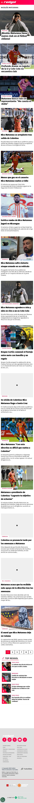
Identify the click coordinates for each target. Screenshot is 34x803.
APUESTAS (19, 758)
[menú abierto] (2, 2)
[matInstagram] (9, 740)
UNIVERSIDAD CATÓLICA (22, 751)
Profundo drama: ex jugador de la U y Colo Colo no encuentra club (15, 69)
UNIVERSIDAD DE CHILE (22, 749)
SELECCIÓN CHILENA (21, 745)
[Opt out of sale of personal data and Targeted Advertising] (2, 799)
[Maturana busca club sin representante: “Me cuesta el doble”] (17, 88)
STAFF (4, 747)
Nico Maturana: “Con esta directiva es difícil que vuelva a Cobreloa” (15, 447)
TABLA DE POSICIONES (22, 756)
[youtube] (20, 740)
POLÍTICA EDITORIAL (7, 754)
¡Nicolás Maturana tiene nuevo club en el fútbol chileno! (14, 36)
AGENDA (5, 751)
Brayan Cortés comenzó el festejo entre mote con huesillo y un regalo (17, 355)
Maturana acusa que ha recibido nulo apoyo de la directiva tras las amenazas (17, 588)
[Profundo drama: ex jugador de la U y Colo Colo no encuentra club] (17, 56)
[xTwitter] (15, 740)
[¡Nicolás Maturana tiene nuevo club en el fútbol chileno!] (17, 23)
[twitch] (25, 740)
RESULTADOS (20, 754)
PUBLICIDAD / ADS (7, 756)
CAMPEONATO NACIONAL (22, 752)
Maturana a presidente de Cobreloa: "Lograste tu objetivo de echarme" (16, 495)
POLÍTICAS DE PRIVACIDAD (8, 752)
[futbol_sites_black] (26, 769)
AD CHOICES (5, 760)
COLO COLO (19, 747)
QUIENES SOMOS (6, 745)
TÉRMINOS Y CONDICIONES (9, 749)
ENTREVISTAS (6, 761)
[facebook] (4, 740)
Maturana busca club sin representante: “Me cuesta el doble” (16, 101)
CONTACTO (5, 758)
